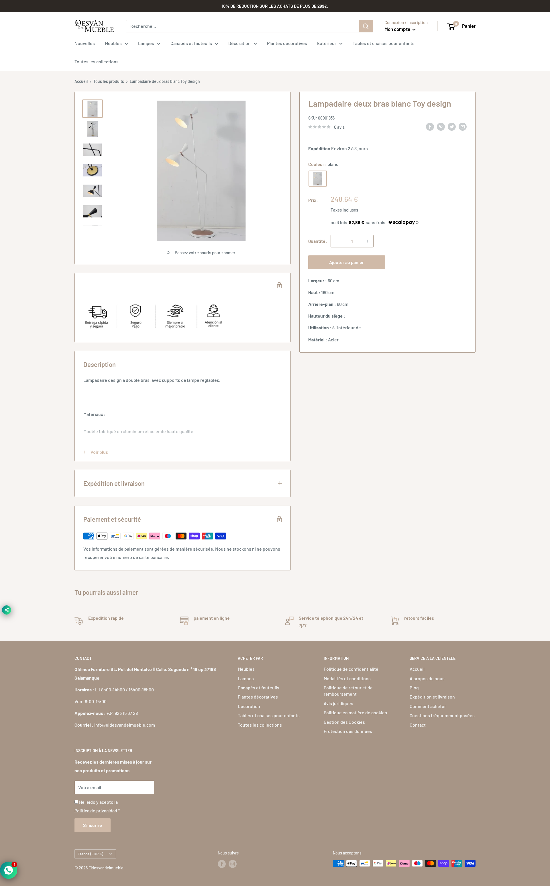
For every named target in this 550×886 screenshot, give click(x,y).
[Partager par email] (463, 126)
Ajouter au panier (346, 262)
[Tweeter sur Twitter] (452, 126)
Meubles (113, 43)
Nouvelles (84, 43)
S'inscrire (92, 825)
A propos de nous (427, 678)
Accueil (81, 81)
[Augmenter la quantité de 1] (367, 241)
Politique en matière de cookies (355, 712)
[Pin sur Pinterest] (441, 126)
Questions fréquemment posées (442, 715)
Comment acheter (428, 706)
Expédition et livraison (432, 696)
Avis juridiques (338, 703)
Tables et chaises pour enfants (384, 43)
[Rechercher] (366, 26)
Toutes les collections (96, 61)
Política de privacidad (95, 810)
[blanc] (318, 179)
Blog (414, 687)
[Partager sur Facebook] (430, 126)
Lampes (146, 43)
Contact (418, 724)
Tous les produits (108, 81)
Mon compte (397, 29)
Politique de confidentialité (351, 669)
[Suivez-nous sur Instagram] (233, 864)
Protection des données (348, 731)
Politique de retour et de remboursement (348, 691)
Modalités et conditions (347, 678)
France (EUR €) (90, 853)
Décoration (239, 43)
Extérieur (326, 43)
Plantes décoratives (287, 43)
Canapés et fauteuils (191, 43)
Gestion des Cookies (344, 722)
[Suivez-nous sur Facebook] (222, 864)
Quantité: (317, 241)
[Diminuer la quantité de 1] (337, 241)
